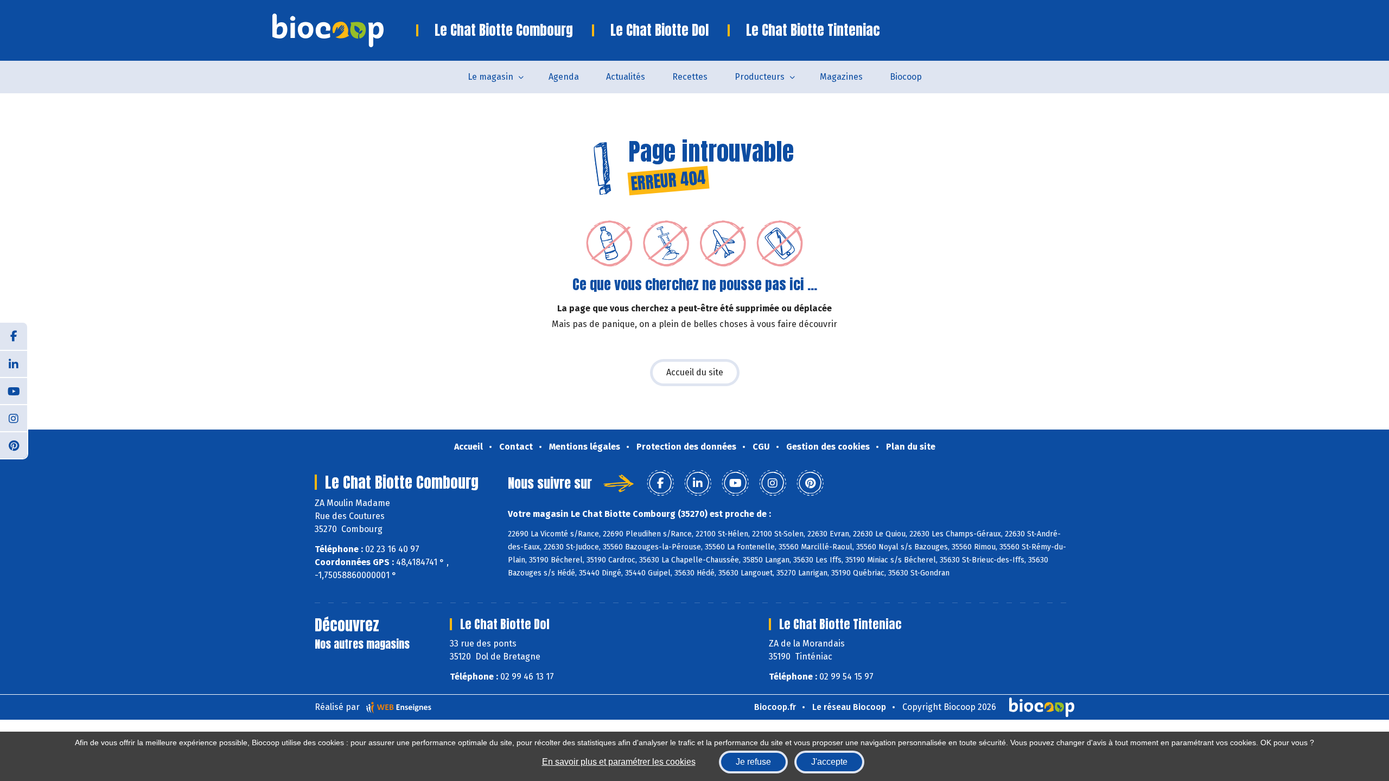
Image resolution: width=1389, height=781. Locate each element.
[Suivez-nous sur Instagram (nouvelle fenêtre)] (13, 417)
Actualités (625, 77)
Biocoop (906, 77)
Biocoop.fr (775, 707)
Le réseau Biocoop (849, 707)
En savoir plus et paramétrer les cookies (619, 761)
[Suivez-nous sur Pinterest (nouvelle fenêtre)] (13, 444)
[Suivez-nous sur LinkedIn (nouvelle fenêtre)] (13, 363)
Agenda (564, 77)
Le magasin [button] (490, 77)
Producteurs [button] (760, 77)
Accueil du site (694, 372)
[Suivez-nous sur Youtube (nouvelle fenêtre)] (13, 390)
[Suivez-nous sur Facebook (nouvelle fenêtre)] (13, 336)
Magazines (841, 77)
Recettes (690, 77)
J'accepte (829, 761)
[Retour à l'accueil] (344, 30)
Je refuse (753, 761)
